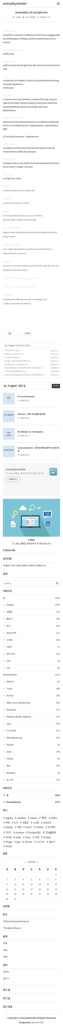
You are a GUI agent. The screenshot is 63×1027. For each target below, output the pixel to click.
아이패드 (52, 827)
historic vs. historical (13, 354)
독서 (33, 625)
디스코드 (41, 842)
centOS (47, 823)
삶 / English (31, 17)
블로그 (33, 618)
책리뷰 (9, 837)
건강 (33, 661)
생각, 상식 (33, 653)
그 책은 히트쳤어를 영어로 (14, 371)
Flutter (33, 758)
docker (28, 842)
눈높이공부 (33, 632)
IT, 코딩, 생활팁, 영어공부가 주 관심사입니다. (25, 473)
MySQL (9, 827)
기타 (33, 668)
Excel (33, 751)
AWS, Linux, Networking (33, 702)
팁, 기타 (33, 779)
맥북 (8, 823)
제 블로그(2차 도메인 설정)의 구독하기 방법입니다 (24, 566)
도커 (16, 823)
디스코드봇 (33, 730)
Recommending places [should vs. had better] (23, 375)
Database (33, 709)
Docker (33, 744)
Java (33, 723)
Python (33, 695)
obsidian (21, 818)
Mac (33, 765)
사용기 (33, 646)
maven (33, 818)
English (12, 346)
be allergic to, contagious (15, 365)
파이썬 (9, 846)
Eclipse (47, 837)
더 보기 (56, 386)
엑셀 (19, 827)
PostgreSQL (34, 832)
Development (31, 675)
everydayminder (16, 469)
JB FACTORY (38, 1022)
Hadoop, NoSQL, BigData (33, 716)
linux (27, 837)
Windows (33, 772)
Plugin (9, 842)
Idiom (54, 818)
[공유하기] (14, 333)
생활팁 (33, 611)
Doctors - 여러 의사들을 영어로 (16, 361)
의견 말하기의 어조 (11, 351)
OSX (37, 837)
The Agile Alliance (12, 928)
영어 (44, 818)
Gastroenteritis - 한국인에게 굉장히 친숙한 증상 (22, 368)
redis (18, 837)
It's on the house (11, 358)
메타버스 (33, 681)
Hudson (20, 832)
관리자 (6, 972)
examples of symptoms (31, 12)
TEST (8, 832)
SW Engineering (33, 737)
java (19, 842)
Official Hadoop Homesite (16, 921)
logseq (9, 818)
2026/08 (31, 862)
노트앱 (33, 639)
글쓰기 (6, 979)
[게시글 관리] (17, 333)
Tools (33, 688)
